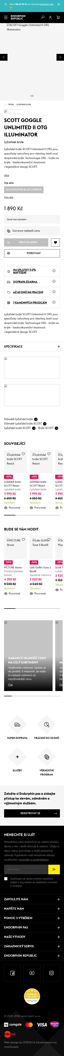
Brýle (11, 104)
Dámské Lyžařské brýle (18, 419)
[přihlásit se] (50, 17)
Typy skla (8, 197)
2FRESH (28, 1042)
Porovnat (14, 507)
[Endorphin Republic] (18, 17)
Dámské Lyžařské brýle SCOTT (23, 423)
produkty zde (46, 4)
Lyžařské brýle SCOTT (17, 428)
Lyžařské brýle (23, 104)
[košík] (58, 17)
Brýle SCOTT (45, 428)
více (6, 175)
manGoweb (11, 1047)
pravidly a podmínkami (34, 859)
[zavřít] (58, 4)
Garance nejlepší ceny (26, 230)
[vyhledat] (42, 17)
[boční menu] (6, 17)
